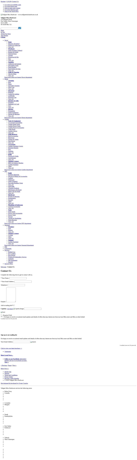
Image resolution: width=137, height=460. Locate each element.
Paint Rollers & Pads (14, 69)
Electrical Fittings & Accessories (17, 176)
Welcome (3, 267)
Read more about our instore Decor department (18, 77)
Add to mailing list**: (7, 305)
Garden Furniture (13, 164)
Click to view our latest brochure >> (11, 348)
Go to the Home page (10, 6)
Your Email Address (7, 342)
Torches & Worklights (14, 218)
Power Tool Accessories (15, 213)
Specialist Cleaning (13, 85)
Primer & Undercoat (14, 45)
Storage (10, 216)
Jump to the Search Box (11, 11)
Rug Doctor (11, 255)
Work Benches (12, 220)
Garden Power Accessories (16, 127)
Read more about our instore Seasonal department (19, 245)
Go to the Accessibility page (12, 5)
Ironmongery (12, 198)
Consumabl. (8, 248)
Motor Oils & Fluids (14, 191)
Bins (9, 82)
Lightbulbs (11, 96)
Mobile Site (7, 372)
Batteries (10, 92)
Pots (9, 149)
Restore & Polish (13, 52)
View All (11, 47)
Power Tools (12, 215)
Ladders (10, 178)
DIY (5, 171)
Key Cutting (11, 253)
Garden (6, 119)
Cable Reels (11, 129)
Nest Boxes (11, 141)
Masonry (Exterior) (13, 44)
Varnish (10, 55)
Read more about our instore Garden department (18, 169)
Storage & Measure (14, 114)
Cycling (10, 235)
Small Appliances (13, 112)
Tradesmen (7, 351)
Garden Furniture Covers (15, 146)
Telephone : (4, 285)
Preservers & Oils (13, 57)
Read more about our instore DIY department (17, 223)
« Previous (4, 365)
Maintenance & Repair (15, 190)
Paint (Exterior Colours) (15, 50)
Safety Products (12, 181)
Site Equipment (12, 260)
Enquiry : (3, 301)
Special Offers (8, 264)
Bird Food (11, 138)
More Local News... (7, 355)
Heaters (10, 230)
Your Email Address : (7, 281)
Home (6, 79)
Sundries (10, 151)
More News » (5, 368)
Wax (9, 59)
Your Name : (5, 278)
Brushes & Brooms (13, 196)
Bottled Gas (11, 252)
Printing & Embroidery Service (17, 257)
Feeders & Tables (13, 139)
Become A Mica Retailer (11, 378)
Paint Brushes (12, 67)
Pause (9, 365)
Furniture (11, 102)
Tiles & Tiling (12, 74)
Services (6, 250)
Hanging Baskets (13, 148)
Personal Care (12, 97)
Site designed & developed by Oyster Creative (14, 383)
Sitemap (6, 373)
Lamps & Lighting (13, 94)
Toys (9, 106)
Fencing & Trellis (13, 156)
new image (10, 308)
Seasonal (7, 225)
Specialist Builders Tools (15, 183)
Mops (10, 84)
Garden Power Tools (14, 126)
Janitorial (11, 258)
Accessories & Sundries (15, 122)
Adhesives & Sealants (14, 64)
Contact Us (15, 1)
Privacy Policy (8, 377)
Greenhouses (12, 158)
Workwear (11, 180)
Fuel (9, 228)
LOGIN (9, 1)
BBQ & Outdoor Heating (15, 163)
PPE (5, 247)
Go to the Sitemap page (11, 10)
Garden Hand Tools (14, 124)
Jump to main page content (12, 8)
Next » (14, 365)
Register (3, 1)
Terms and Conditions (10, 375)
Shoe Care (11, 87)
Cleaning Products (13, 188)
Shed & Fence (12, 54)
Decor (6, 40)
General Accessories (14, 206)
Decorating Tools (13, 65)
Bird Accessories (13, 136)
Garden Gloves (12, 131)
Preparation (11, 111)
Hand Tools (11, 211)
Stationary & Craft (13, 104)
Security (10, 200)
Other (10, 166)
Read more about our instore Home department (18, 117)
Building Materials (13, 175)
